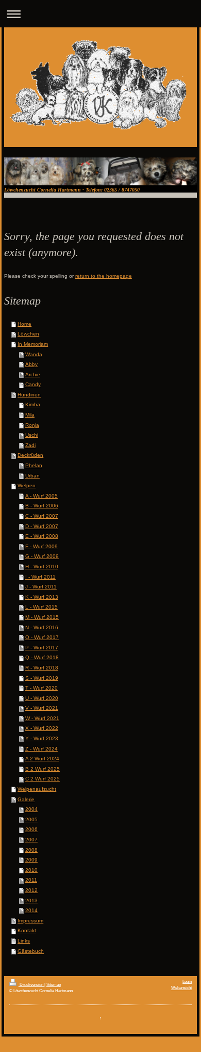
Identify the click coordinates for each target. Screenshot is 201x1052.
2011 (31, 880)
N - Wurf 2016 (41, 627)
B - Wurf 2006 (41, 505)
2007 (31, 839)
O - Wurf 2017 (42, 637)
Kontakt (27, 930)
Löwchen (28, 334)
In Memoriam (33, 344)
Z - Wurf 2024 (41, 749)
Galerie (26, 799)
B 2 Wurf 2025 (42, 769)
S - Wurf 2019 (41, 678)
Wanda (33, 354)
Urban (32, 476)
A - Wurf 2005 (41, 496)
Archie (32, 374)
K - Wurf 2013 (41, 597)
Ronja (32, 425)
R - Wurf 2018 (41, 668)
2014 (31, 910)
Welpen (27, 485)
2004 (31, 809)
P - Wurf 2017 (41, 647)
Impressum (30, 920)
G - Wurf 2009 (42, 556)
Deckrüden (30, 455)
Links (24, 941)
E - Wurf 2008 (41, 536)
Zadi (30, 445)
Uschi (31, 435)
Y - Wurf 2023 (41, 738)
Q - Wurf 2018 (42, 657)
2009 (31, 860)
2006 (31, 829)
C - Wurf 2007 (41, 516)
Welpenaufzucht (37, 789)
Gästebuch (31, 951)
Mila (30, 415)
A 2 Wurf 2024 (42, 758)
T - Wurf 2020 (41, 688)
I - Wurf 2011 (40, 577)
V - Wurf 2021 (41, 708)
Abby (31, 364)
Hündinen (29, 394)
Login (187, 981)
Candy (33, 384)
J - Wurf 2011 (41, 586)
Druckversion (31, 984)
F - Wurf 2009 (41, 546)
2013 (31, 900)
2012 (31, 890)
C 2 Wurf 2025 (42, 779)
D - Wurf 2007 (41, 526)
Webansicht (181, 987)
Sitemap (53, 984)
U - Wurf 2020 (41, 698)
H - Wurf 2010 (41, 566)
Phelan (33, 465)
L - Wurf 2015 (41, 607)
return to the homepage (103, 276)
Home (24, 324)
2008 (31, 850)
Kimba (32, 404)
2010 (31, 870)
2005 (31, 819)
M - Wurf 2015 (42, 617)
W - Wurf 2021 (42, 718)
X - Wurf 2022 (41, 728)
